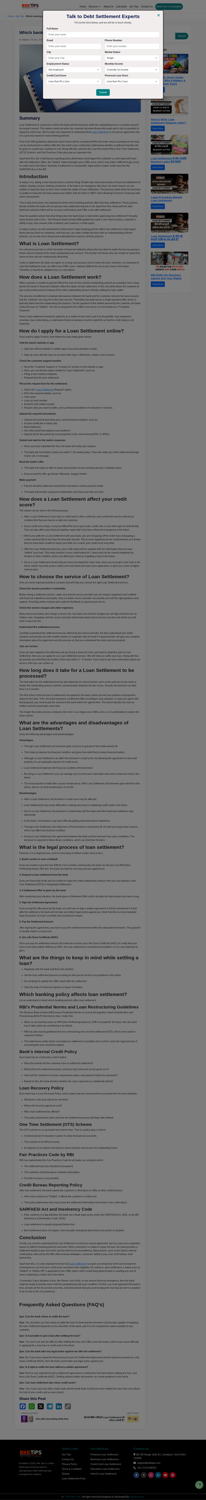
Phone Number (113, 40)
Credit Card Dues (56, 75)
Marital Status (112, 52)
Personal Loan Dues (116, 75)
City (49, 52)
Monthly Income (114, 64)
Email (50, 40)
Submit (103, 92)
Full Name (52, 28)
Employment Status (58, 64)
